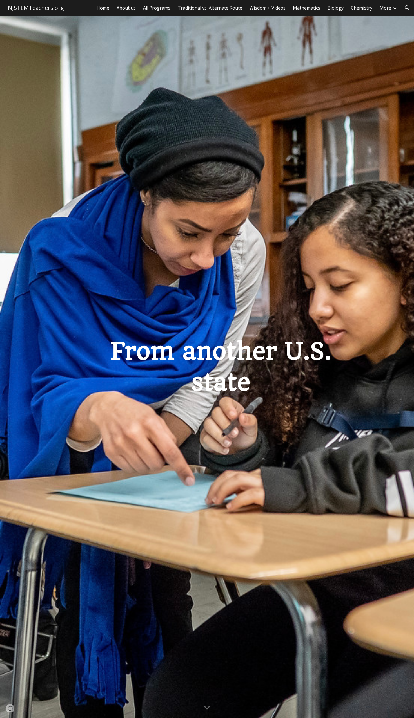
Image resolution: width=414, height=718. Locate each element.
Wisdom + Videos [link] (268, 8)
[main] (221, 367)
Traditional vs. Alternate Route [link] (210, 8)
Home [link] (103, 8)
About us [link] (126, 8)
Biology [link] (336, 8)
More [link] (385, 8)
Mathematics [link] (306, 8)
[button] (407, 8)
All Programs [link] (156, 8)
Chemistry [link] (361, 8)
